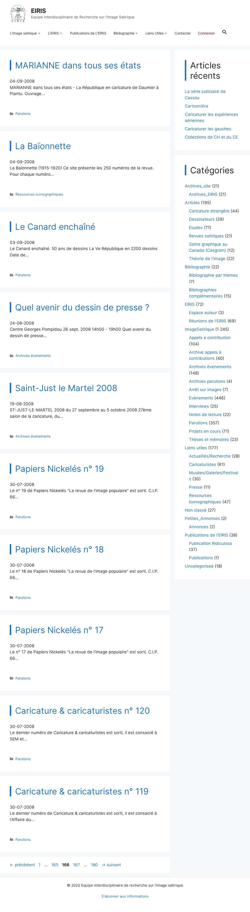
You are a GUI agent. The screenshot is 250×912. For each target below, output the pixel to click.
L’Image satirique (23, 33)
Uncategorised (199, 566)
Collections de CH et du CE (211, 137)
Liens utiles (196, 447)
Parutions (23, 113)
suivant (111, 864)
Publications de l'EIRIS (206, 535)
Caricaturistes (202, 464)
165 (55, 864)
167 (77, 864)
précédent (22, 864)
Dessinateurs (202, 219)
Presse (195, 487)
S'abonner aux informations (125, 896)
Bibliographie (124, 33)
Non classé (196, 510)
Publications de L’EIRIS (88, 33)
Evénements (201, 398)
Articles (192, 202)
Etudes (196, 227)
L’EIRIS (53, 33)
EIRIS (38, 10)
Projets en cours (205, 431)
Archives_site (198, 186)
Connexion (206, 33)
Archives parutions (207, 381)
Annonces (198, 526)
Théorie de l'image (207, 258)
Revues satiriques (206, 235)
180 (95, 864)
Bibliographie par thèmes (213, 275)
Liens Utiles (155, 33)
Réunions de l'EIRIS (207, 321)
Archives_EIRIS (203, 194)
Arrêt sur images (205, 389)
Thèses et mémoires (209, 439)
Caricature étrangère (209, 211)
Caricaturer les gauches (208, 128)
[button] (224, 33)
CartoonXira (196, 106)
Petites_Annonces (202, 518)
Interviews (199, 406)
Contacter (183, 33)
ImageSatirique (199, 329)
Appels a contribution (210, 337)
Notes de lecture (205, 414)
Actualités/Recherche (210, 456)
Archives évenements (33, 355)
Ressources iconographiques (39, 194)
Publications (201, 557)
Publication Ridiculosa (210, 543)
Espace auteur (203, 312)
